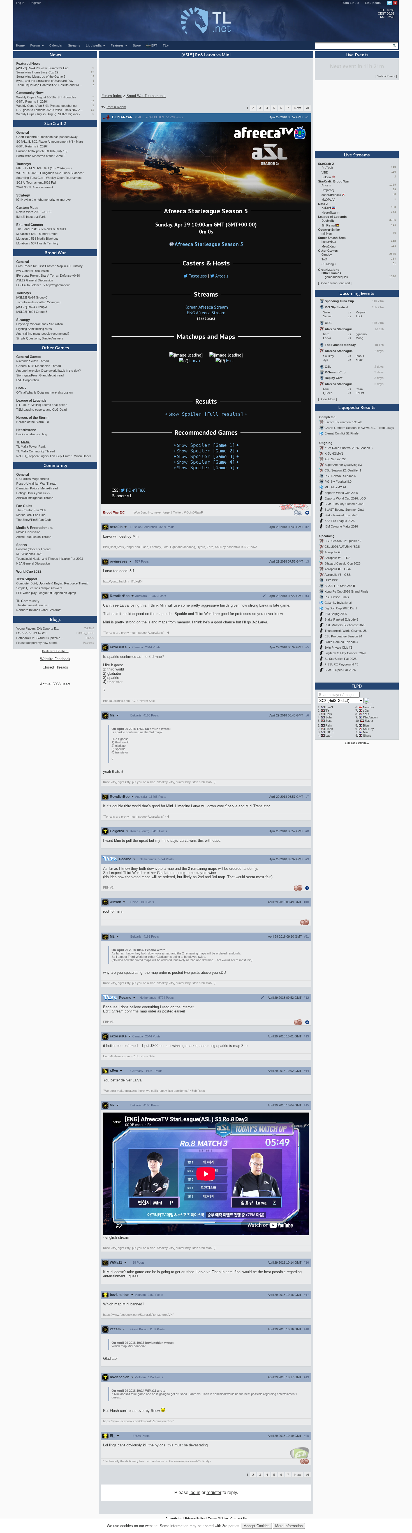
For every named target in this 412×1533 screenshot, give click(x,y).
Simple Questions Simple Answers (39, 588)
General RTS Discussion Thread (38, 365)
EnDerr (326, 177)
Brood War (55, 252)
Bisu (366, 725)
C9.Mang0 (328, 264)
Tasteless (198, 276)
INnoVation (370, 717)
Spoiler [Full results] (206, 414)
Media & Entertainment (34, 528)
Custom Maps (27, 208)
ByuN (329, 707)
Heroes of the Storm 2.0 (32, 422)
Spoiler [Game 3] (206, 456)
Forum (35, 45)
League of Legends (31, 401)
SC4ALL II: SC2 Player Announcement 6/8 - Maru (49, 141)
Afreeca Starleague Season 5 (209, 244)
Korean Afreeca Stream (206, 307)
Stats (328, 720)
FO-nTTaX (135, 490)
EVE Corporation (27, 380)
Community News (30, 93)
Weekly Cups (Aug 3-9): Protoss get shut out (46, 105)
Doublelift (327, 220)
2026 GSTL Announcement (34, 187)
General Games (28, 357)
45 (92, 101)
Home (20, 45)
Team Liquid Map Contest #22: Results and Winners (49, 85)
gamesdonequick (336, 277)
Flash (329, 728)
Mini (229, 360)
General (22, 133)
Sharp (367, 735)
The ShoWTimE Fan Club (33, 519)
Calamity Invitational (338, 602)
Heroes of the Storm (32, 418)
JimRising (328, 225)
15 (92, 72)
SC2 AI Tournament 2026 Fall (36, 182)
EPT (154, 45)
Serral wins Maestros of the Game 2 (40, 76)
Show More (327, 399)
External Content (29, 225)
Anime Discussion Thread (33, 536)
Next (297, 108)
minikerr (326, 233)
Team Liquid (350, 2)
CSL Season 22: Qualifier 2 (343, 541)
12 (92, 109)
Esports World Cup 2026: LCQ (345, 498)
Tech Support (26, 579)
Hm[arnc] (327, 190)
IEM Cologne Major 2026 (341, 526)
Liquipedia (373, 2)
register (214, 1492)
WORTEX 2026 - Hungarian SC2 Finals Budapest (50, 173)
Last (328, 735)
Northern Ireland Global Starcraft (38, 610)
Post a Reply (116, 107)
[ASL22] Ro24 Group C (32, 297)
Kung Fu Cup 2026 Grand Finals (347, 591)
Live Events (357, 54)
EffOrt (329, 732)
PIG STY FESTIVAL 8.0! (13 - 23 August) (44, 168)
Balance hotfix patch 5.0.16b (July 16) (42, 151)
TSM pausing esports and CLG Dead (41, 409)
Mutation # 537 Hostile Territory (37, 243)
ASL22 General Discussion (34, 280)
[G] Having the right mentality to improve (43, 199)
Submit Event (386, 76)
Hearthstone (26, 430)
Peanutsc (88, 642)
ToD (324, 259)
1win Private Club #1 (338, 647)
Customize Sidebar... (55, 651)
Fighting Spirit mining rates (34, 328)
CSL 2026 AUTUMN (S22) (342, 546)
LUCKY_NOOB (85, 633)
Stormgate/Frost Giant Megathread (40, 375)
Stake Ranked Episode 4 (341, 642)
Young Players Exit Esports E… (37, 628)
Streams (74, 45)
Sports (21, 545)
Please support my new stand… (38, 642)
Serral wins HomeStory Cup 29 (37, 72)
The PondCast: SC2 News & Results (41, 229)
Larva (194, 360)
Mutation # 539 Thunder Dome (36, 233)
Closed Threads (55, 667)
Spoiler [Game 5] (206, 467)
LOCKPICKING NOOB (31, 633)
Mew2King (328, 246)
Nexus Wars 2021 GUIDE (34, 212)
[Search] (394, 46)
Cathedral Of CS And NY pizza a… (39, 638)
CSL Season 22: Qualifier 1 (343, 470)
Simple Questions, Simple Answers (39, 338)
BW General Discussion (32, 270)
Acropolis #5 (333, 552)
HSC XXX (331, 580)
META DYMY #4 (335, 487)
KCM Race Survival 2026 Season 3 (348, 448)
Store (137, 45)
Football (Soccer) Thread (33, 549)
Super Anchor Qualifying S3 (343, 464)
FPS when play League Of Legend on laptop (46, 593)
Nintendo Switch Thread (32, 361)
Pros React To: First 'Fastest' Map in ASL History (49, 266)
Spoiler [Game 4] (206, 462)
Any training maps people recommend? (42, 333)
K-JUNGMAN (334, 453)
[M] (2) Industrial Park (31, 216)
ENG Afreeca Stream (206, 312)
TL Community (28, 601)
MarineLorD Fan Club (30, 515)
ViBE (324, 172)
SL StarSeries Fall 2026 (341, 658)
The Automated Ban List (32, 605)
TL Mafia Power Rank (31, 446)
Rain (328, 725)
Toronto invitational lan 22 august (38, 302)
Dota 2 (21, 388)
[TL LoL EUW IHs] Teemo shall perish (41, 404)
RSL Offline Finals (337, 597)
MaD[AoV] (328, 199)
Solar (328, 717)
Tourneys (23, 164)
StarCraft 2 (55, 123)
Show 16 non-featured (335, 283)
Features (117, 45)
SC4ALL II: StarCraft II (340, 586)
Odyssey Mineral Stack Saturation (39, 324)
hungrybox (328, 241)
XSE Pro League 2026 (340, 520)
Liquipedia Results (356, 407)
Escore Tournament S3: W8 (343, 422)
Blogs (55, 619)
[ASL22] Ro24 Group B (31, 311)
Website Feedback (55, 659)
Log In (20, 2)
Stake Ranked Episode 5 (341, 619)
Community (55, 465)
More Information (289, 1526)
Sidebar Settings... (357, 742)
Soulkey (368, 728)
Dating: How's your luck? (33, 493)
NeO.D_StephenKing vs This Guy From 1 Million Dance (54, 456)
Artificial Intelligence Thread (34, 498)
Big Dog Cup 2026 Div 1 (341, 608)
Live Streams (357, 155)
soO (366, 714)
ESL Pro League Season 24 (343, 636)
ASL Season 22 (335, 459)
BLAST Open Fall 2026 (340, 670)
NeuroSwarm (330, 212)
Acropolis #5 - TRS (337, 557)
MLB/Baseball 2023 (29, 554)
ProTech (327, 167)
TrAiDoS (89, 628)
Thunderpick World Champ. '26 (346, 630)
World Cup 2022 (28, 572)
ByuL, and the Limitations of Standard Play (44, 80)
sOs (366, 710)
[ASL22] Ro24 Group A (31, 307)
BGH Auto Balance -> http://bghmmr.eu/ (43, 285)
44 (92, 76)
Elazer (369, 720)
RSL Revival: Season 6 (340, 476)
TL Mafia (23, 442)
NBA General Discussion (33, 563)
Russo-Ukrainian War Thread (36, 483)
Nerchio (368, 707)
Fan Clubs (24, 506)
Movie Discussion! (28, 532)
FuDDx (90, 638)
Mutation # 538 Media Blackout (37, 238)
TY (327, 710)
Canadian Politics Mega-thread (37, 488)
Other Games (55, 347)
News (55, 54)
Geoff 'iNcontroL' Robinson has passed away (47, 136)
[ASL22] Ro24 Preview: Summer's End (42, 68)
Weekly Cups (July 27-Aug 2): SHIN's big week (48, 114)
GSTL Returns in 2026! (32, 101)
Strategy (23, 195)
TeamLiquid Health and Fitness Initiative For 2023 (49, 558)
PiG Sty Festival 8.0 (338, 481)
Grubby (326, 254)
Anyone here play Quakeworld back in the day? (48, 370)
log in (194, 1492)
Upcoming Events (356, 293)
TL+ (165, 45)
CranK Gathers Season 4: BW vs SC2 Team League (360, 427)
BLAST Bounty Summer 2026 (344, 504)
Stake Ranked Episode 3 (341, 515)
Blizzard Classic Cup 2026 (342, 563)
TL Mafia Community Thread (35, 451)
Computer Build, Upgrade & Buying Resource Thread (52, 583)
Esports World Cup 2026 (341, 492)
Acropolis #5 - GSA (338, 569)
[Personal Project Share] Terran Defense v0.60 (48, 275)
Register (35, 2)
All (307, 108)
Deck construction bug (31, 434)
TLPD (357, 686)
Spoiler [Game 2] (206, 451)
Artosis (221, 276)
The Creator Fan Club (31, 510)
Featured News (28, 64)
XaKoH (326, 207)
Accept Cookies (257, 1526)
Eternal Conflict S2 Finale (341, 433)
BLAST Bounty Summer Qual (344, 509)
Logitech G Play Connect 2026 (345, 653)
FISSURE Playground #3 (341, 664)
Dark (328, 714)
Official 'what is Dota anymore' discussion (44, 392)
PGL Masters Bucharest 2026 (345, 625)
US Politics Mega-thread (32, 478)
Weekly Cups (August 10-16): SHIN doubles (46, 97)
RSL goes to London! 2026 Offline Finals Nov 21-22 (49, 110)
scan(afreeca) (331, 194)
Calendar (56, 45)
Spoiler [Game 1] (206, 445)
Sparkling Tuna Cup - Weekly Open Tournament (49, 177)
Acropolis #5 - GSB (338, 574)
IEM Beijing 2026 (336, 614)
